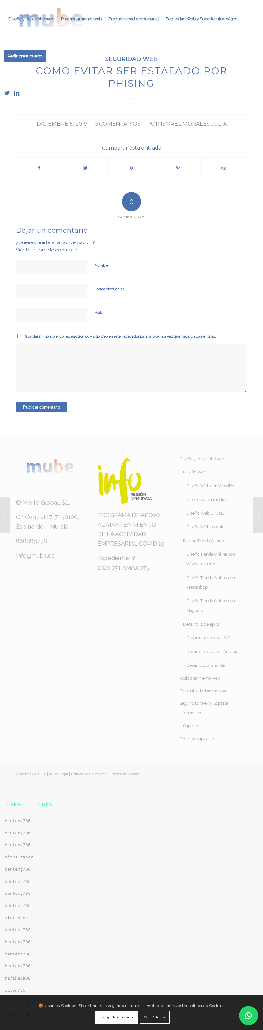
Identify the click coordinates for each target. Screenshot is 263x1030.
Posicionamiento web (199, 678)
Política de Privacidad (89, 774)
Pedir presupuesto (196, 738)
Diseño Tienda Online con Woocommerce (210, 559)
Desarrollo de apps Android (212, 651)
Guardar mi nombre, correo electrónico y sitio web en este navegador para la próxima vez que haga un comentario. (120, 336)
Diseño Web (194, 472)
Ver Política (154, 1017)
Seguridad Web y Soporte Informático (203, 708)
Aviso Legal (58, 774)
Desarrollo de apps (201, 624)
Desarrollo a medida (205, 665)
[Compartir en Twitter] (86, 168)
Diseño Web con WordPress (212, 485)
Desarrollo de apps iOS (208, 637)
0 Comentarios (117, 123)
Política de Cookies (125, 774)
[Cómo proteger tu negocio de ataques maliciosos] (5, 515)
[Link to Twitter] (7, 93)
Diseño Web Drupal (205, 513)
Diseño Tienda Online (203, 540)
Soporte (190, 725)
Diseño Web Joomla (205, 526)
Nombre (103, 265)
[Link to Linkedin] (16, 93)
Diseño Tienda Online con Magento (210, 605)
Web (98, 313)
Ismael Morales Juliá (194, 123)
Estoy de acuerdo (116, 1017)
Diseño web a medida (207, 499)
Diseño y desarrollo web (202, 458)
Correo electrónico (111, 288)
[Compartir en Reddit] (224, 168)
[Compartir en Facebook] (39, 168)
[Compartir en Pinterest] (178, 168)
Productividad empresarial (204, 690)
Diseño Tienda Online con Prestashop (210, 582)
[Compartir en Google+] (132, 168)
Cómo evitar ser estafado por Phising (131, 77)
